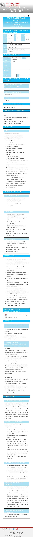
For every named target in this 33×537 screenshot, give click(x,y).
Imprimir (25, 16)
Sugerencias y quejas (19, 533)
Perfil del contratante (12, 533)
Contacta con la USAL (4, 529)
